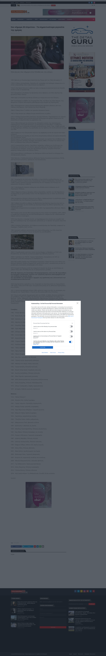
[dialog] (53, 328)
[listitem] (53, 323)
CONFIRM (42, 347)
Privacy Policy (61, 352)
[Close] (78, 303)
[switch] (71, 326)
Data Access (53, 352)
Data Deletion (45, 352)
